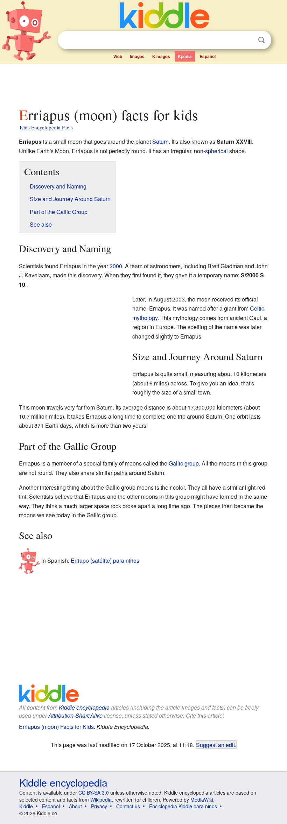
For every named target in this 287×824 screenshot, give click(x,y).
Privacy (99, 806)
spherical (216, 151)
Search (261, 40)
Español (208, 56)
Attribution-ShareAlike (75, 715)
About (75, 806)
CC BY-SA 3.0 (93, 792)
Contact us (128, 806)
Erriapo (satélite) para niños (105, 560)
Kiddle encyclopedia (84, 707)
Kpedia (185, 56)
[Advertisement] (143, 83)
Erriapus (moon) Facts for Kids (56, 727)
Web (117, 56)
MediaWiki (201, 799)
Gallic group (184, 463)
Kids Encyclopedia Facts (46, 127)
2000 (116, 266)
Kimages (161, 56)
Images (137, 56)
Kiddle (26, 806)
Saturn (160, 141)
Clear (247, 40)
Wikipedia (101, 799)
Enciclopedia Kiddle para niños (183, 806)
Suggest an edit (215, 744)
